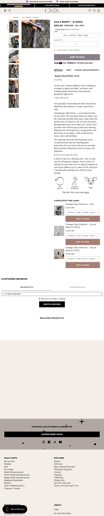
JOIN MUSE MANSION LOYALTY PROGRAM (19, 5)
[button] (60, 29)
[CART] (98, 10)
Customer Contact (12, 489)
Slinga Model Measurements (16, 478)
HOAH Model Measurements (17, 475)
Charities (58, 475)
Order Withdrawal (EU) (14, 486)
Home (15, 17)
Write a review (52, 304)
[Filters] (3, 294)
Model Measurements (13, 472)
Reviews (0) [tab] (26, 287)
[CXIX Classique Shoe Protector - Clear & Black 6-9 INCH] (59, 254)
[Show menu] (6, 11)
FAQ (6, 467)
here (87, 193)
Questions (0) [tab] (77, 287)
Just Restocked (52, 5)
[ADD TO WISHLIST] (46, 22)
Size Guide (9, 470)
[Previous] (25, 34)
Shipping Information (13, 481)
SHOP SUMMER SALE (87, 5)
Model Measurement (87, 70)
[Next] (46, 34)
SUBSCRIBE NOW (52, 434)
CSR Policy (58, 478)
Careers (57, 472)
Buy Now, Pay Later (62, 483)
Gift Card (58, 464)
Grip (68, 70)
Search (57, 462)
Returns (7, 483)
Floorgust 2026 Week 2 (14, 514)
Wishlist (7, 464)
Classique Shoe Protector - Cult (79, 204)
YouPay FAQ (59, 481)
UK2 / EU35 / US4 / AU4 (75, 35)
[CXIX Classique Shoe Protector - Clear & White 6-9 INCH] (59, 230)
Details (58, 70)
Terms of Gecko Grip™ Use (66, 486)
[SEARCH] (94, 10)
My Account (9, 462)
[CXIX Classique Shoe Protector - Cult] (59, 210)
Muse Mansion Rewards (64, 467)
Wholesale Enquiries (63, 470)
